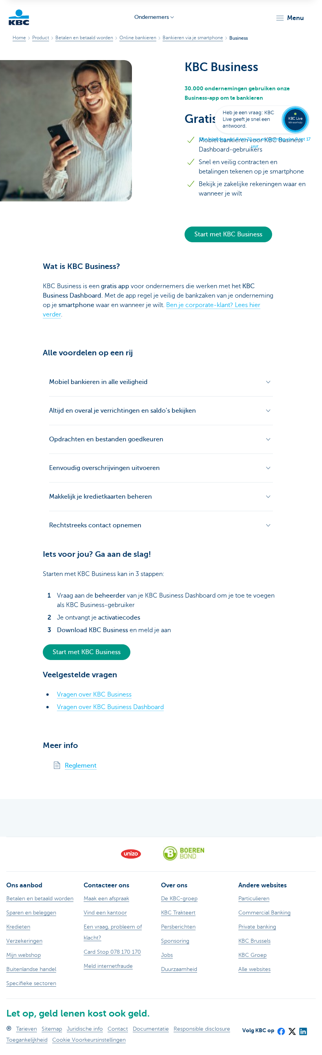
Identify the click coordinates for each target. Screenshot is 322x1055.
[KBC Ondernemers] (18, 17)
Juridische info (85, 1029)
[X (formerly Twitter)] (291, 1029)
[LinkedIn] (302, 1029)
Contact (118, 1029)
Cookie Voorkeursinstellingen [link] (89, 1040)
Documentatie (151, 1029)
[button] (289, 18)
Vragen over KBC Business (94, 694)
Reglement (81, 765)
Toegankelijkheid (27, 1040)
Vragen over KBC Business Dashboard (110, 707)
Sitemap (52, 1029)
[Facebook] (280, 1029)
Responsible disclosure (202, 1029)
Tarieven (26, 1029)
